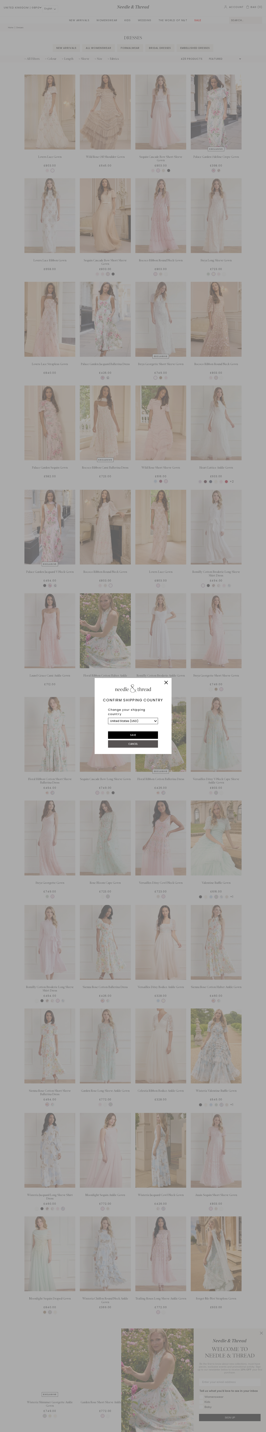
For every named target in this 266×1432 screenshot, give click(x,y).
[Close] (166, 683)
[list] (133, 721)
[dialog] (133, 716)
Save (133, 735)
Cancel (133, 744)
